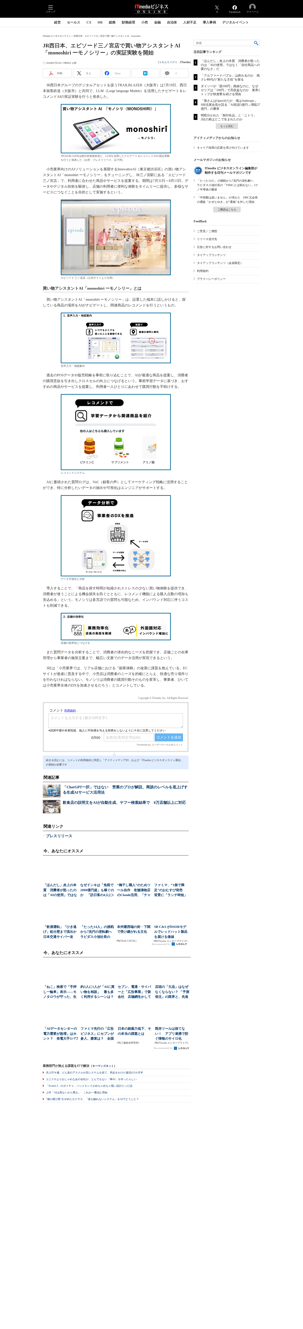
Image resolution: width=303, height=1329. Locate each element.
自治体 (172, 22)
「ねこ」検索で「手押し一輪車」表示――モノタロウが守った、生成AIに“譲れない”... (60, 992)
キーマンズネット (103, 1066)
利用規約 (203, 271)
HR (100, 22)
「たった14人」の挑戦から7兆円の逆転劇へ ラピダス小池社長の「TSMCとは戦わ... (97, 932)
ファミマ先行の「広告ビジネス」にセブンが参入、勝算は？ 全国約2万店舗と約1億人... (97, 1034)
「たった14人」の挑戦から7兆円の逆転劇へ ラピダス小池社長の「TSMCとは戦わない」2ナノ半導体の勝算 (227, 185)
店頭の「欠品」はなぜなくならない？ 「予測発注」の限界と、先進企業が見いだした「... (172, 992)
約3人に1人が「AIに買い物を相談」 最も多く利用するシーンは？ (97, 991)
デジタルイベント (235, 22)
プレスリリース (59, 836)
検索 (256, 43)
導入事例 (209, 22)
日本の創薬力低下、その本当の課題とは (134, 1031)
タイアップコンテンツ (211, 255)
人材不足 (190, 22)
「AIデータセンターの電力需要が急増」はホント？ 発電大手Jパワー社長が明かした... (60, 1034)
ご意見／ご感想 (207, 231)
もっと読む (227, 126)
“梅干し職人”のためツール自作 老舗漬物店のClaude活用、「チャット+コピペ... (134, 890)
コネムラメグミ (168, 62)
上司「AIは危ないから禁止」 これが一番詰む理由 (76, 1092)
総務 (112, 22)
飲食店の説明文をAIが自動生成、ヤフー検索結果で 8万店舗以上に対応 (124, 802)
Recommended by (161, 944)
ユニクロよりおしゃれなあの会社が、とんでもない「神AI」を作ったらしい (91, 1079)
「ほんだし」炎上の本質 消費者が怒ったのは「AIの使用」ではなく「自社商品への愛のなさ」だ (230, 65)
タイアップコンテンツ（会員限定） (220, 263)
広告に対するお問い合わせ (214, 247)
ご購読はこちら (227, 209)
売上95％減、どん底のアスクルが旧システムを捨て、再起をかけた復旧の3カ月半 (94, 1072)
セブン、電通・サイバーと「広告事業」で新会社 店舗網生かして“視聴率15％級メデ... (134, 992)
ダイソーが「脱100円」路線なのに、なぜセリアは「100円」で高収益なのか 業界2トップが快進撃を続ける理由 (230, 90)
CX (89, 22)
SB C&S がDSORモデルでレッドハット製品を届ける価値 (170, 932)
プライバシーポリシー (211, 279)
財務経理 (128, 22)
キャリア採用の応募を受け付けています (223, 147)
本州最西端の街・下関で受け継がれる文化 (133, 929)
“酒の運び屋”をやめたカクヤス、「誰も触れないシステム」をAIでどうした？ (92, 1099)
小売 (144, 22)
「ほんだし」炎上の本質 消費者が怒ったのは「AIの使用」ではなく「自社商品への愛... (60, 890)
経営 (57, 22)
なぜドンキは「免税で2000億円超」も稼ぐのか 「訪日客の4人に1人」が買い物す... (97, 890)
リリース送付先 (207, 239)
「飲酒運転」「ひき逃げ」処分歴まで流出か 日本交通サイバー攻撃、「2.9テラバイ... (60, 932)
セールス (73, 22)
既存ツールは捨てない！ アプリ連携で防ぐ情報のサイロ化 (171, 1033)
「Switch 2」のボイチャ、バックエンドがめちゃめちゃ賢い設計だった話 (89, 1085)
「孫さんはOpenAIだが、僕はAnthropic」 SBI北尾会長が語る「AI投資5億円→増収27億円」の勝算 (231, 104)
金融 (157, 22)
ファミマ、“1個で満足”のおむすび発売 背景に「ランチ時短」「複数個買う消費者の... (170, 890)
